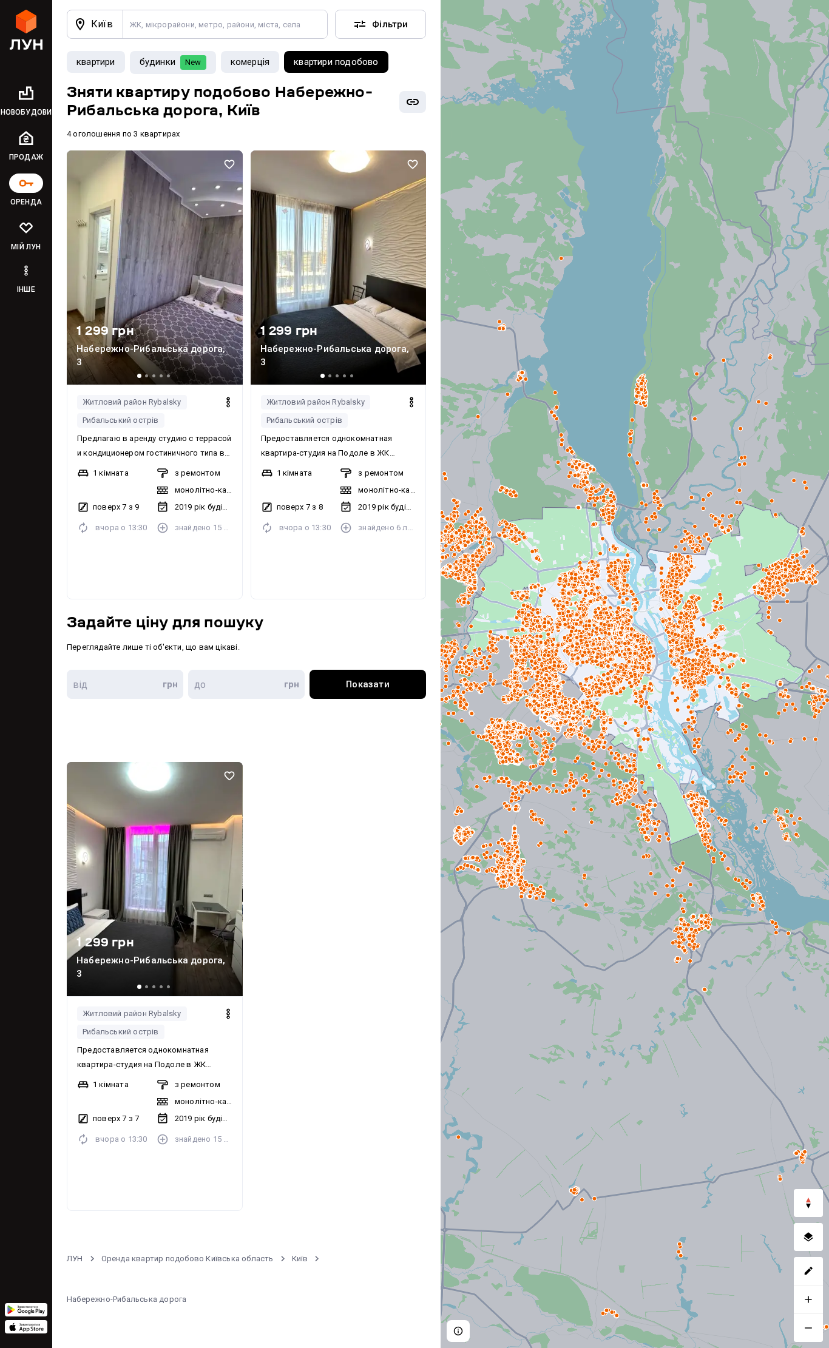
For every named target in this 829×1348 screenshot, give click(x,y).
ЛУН (75, 1258)
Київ (300, 1258)
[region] (635, 674)
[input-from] (125, 684)
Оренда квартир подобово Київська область (187, 1258)
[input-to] (246, 684)
